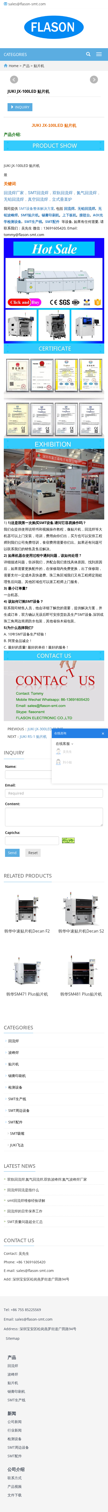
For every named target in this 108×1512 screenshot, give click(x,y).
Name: (10, 766)
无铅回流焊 (14, 199)
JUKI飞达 (17, 1145)
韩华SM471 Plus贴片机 (27, 994)
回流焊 (69, 208)
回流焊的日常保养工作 (24, 1211)
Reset (33, 852)
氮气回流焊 (87, 193)
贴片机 (38, 65)
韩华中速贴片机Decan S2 (81, 931)
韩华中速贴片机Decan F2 (27, 931)
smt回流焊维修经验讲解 (26, 1200)
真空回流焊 (38, 199)
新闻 (12, 1413)
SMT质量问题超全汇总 (25, 1221)
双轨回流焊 (62, 193)
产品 (27, 65)
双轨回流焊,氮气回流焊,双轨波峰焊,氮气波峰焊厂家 (47, 1179)
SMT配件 (52, 221)
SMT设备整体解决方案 (36, 208)
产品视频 (15, 1486)
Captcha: (12, 832)
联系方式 (15, 1477)
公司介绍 (16, 1469)
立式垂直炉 (62, 199)
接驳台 (84, 215)
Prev (14, 80)
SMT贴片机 (30, 215)
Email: (10, 785)
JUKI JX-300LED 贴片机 (46, 728)
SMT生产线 (33, 221)
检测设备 (15, 1087)
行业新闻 (15, 1430)
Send (12, 852)
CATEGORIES (15, 54)
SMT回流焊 (38, 193)
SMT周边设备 (19, 1110)
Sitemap (13, 1338)
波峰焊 (13, 1052)
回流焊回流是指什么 (23, 1189)
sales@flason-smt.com (27, 4)
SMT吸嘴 (17, 1133)
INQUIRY (21, 107)
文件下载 (15, 1495)
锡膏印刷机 (50, 215)
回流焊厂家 (14, 193)
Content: (12, 803)
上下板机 (69, 215)
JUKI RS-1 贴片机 (33, 736)
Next (94, 80)
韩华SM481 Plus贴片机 (81, 994)
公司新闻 (15, 1421)
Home (14, 65)
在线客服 (63, 744)
